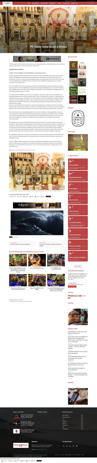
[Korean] (85, 295)
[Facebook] (63, 446)
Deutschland (44, 43)
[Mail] (73, 446)
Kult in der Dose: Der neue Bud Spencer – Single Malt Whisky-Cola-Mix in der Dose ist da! (27, 416)
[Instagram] (67, 446)
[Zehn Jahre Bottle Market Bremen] (37, 260)
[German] (69, 295)
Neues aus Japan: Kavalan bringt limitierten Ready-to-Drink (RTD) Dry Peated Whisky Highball (27, 431)
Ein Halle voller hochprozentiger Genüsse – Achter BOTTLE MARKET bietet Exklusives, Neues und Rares (56, 289)
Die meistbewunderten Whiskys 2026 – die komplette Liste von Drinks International (77, 358)
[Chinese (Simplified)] (80, 295)
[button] (91, 3)
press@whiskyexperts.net (41, 449)
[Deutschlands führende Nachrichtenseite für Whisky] (13, 3)
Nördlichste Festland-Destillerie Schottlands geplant (50, 245)
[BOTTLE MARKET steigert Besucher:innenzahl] (56, 260)
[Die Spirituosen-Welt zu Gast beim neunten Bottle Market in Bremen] (18, 280)
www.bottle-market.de (19, 150)
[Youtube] (76, 446)
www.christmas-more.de (29, 150)
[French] (74, 295)
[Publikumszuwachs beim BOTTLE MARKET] (37, 280)
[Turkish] (69, 297)
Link (81, 284)
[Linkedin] (70, 446)
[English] (71, 295)
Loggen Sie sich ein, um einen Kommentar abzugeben (21, 301)
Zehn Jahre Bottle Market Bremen (37, 268)
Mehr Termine (78, 266)
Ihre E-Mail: (71, 279)
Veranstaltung (51, 43)
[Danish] (76, 295)
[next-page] (38, 294)
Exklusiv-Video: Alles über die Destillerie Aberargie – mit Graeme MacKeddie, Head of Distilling (77, 375)
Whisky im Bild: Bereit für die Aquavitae (20, 244)
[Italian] (78, 295)
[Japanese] (82, 295)
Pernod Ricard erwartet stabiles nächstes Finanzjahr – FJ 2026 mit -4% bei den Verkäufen (77, 346)
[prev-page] (35, 294)
